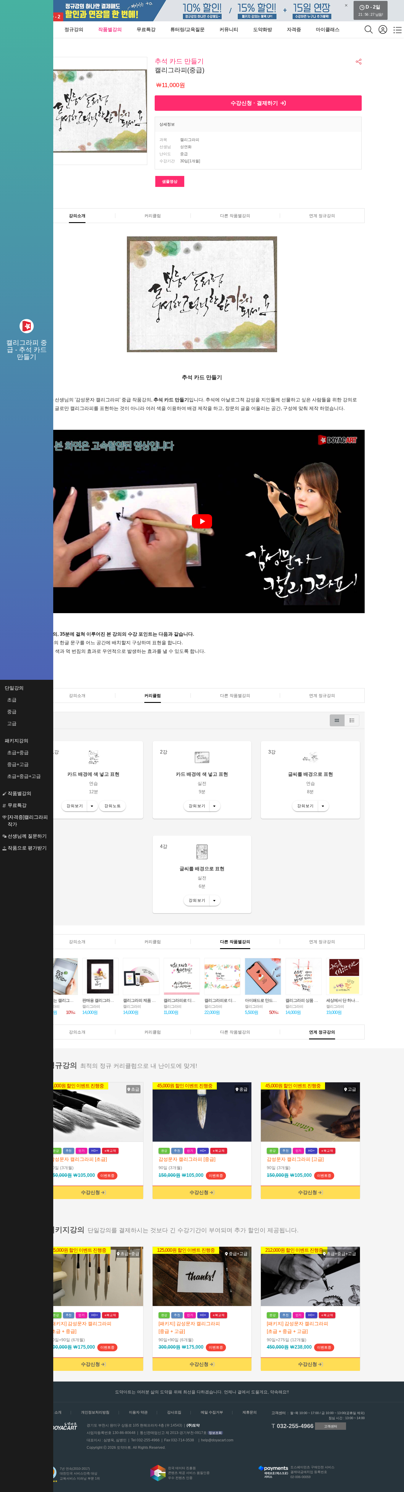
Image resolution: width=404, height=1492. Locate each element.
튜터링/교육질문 (187, 29)
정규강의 (73, 29)
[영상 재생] (202, 521)
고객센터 (330, 1426)
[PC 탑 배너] (202, 10)
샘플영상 (169, 181)
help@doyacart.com (217, 1440)
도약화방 (262, 29)
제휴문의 (250, 1412)
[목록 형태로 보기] (352, 720)
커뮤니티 (228, 29)
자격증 (294, 29)
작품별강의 (110, 29)
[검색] (372, 29)
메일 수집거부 (212, 1412)
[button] (359, 61)
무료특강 (146, 29)
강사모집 (174, 1412)
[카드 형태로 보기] (337, 720)
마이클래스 (328, 29)
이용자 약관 (138, 1412)
